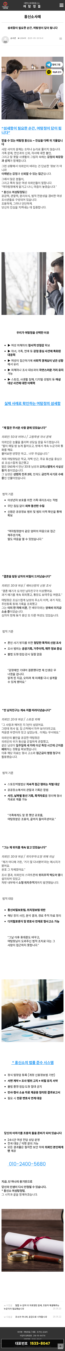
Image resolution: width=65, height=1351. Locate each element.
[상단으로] (60, 1346)
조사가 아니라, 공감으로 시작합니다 (31, 1316)
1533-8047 (32, 1343)
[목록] (60, 38)
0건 (14, 38)
